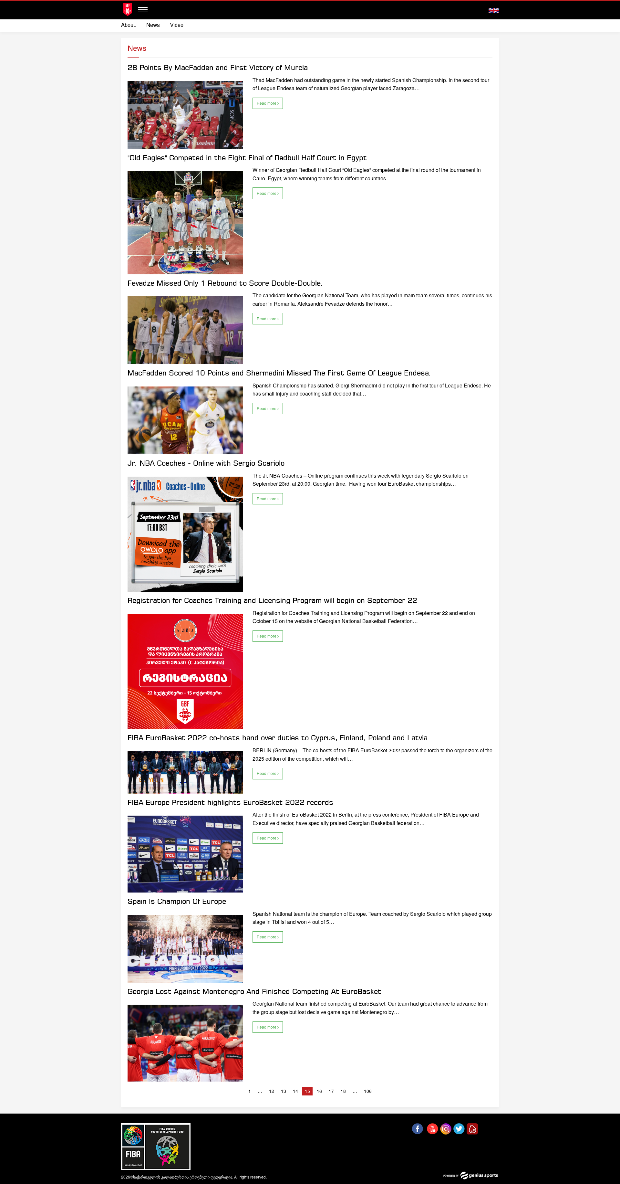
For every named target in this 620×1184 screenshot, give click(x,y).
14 (295, 1091)
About (128, 25)
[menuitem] (131, 25)
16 (319, 1091)
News (153, 25)
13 (283, 1091)
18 (343, 1091)
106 (368, 1091)
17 (331, 1091)
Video (176, 25)
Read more (267, 103)
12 (271, 1091)
